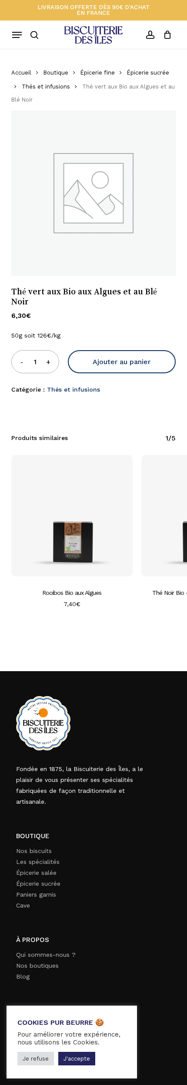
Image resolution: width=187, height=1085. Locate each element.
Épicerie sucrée (148, 72)
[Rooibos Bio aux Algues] (72, 516)
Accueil (21, 72)
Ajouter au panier (121, 362)
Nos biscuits (34, 850)
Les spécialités (38, 861)
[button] (17, 35)
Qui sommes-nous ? (46, 954)
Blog (23, 976)
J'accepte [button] (76, 1058)
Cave (23, 905)
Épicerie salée (36, 872)
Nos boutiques (37, 965)
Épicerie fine (97, 72)
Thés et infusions (46, 86)
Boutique (55, 72)
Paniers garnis (36, 894)
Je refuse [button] (36, 1058)
